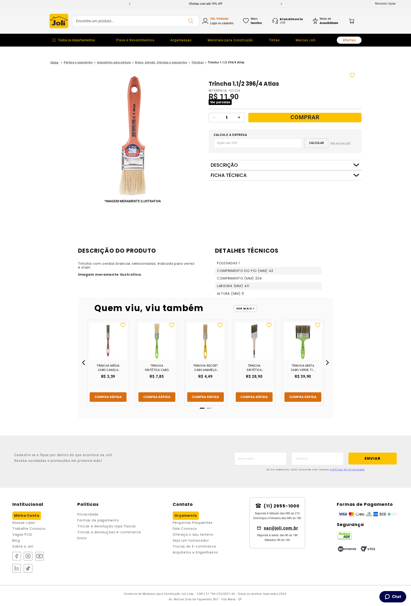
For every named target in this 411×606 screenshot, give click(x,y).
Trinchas (197, 62)
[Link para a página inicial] (54, 63)
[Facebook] (16, 556)
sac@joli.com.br (281, 528)
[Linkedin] (16, 568)
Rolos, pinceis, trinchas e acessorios (161, 62)
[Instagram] (28, 556)
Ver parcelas (220, 102)
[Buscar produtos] (190, 20)
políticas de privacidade (347, 469)
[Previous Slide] (130, 4)
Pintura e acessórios (78, 62)
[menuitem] (135, 40)
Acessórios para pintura (114, 62)
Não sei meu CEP (340, 143)
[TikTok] (28, 568)
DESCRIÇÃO (224, 165)
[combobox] (135, 21)
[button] (133, 135)
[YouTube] (39, 556)
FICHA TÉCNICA (229, 175)
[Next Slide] (281, 4)
